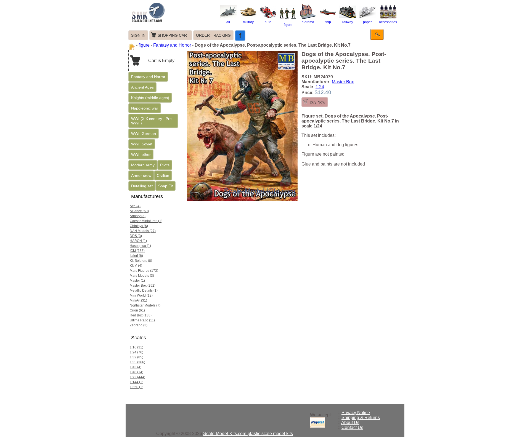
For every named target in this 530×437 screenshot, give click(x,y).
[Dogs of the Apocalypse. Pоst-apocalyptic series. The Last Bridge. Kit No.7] (243, 201)
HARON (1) (138, 241)
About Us (350, 422)
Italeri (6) (136, 256)
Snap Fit (165, 186)
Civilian (163, 175)
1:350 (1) (136, 387)
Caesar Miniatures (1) (146, 221)
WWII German (143, 133)
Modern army (143, 165)
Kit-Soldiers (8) (141, 261)
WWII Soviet (141, 144)
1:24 (320, 86)
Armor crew (141, 175)
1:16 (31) (136, 347)
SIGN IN (138, 35)
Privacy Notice (355, 412)
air (228, 22)
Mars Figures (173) (144, 271)
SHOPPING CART (173, 35)
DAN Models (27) (143, 231)
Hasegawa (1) (140, 246)
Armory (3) (137, 216)
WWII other (141, 154)
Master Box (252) (142, 285)
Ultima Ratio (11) (142, 320)
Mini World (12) (141, 295)
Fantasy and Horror (172, 45)
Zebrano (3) (138, 325)
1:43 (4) (135, 367)
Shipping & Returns (360, 417)
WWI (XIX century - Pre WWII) (151, 120)
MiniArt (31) (138, 300)
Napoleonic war (144, 108)
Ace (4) (135, 206)
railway (347, 22)
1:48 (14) (136, 372)
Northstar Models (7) (145, 305)
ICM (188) (137, 251)
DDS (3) (136, 236)
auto (268, 22)
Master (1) (137, 281)
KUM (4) (136, 266)
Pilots (164, 165)
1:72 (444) (137, 377)
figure (288, 25)
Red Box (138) (141, 315)
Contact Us (352, 427)
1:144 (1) (136, 382)
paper (367, 22)
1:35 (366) (137, 362)
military (248, 22)
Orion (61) (137, 310)
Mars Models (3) (142, 276)
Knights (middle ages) (150, 97)
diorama (308, 22)
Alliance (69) (139, 211)
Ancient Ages (142, 87)
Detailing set (142, 186)
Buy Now (317, 102)
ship (328, 22)
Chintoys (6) (139, 226)
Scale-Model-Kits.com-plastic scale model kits (248, 433)
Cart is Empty (161, 60)
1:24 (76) (136, 352)
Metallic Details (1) (144, 290)
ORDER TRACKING (213, 35)
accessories (388, 22)
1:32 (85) (136, 357)
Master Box (343, 81)
